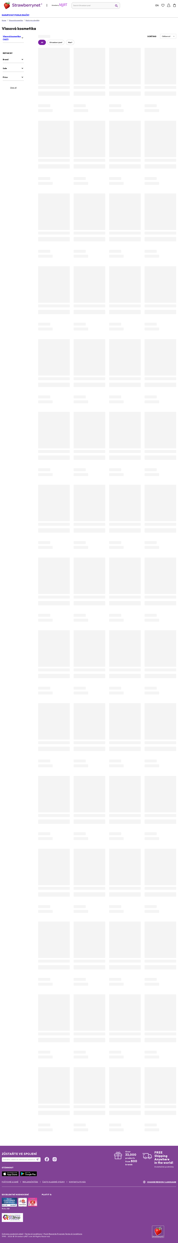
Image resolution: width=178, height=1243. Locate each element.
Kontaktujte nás (77, 1182)
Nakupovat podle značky (15, 15)
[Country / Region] (157, 5)
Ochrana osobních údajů (12, 1234)
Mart (70, 42)
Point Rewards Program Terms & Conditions (63, 1234)
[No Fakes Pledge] (32, 1205)
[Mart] (59, 6)
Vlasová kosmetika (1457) (12, 37)
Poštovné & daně (10, 1182)
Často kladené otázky (53, 1182)
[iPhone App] (11, 1176)
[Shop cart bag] (174, 5)
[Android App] (29, 1176)
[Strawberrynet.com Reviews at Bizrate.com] (9, 1206)
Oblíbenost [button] (166, 36)
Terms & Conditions (33, 1234)
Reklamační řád (30, 1182)
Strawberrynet (56, 42)
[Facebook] (47, 1160)
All (42, 42)
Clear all (13, 88)
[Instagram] (54, 1160)
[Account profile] (168, 5)
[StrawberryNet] (22, 5)
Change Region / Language (161, 1182)
